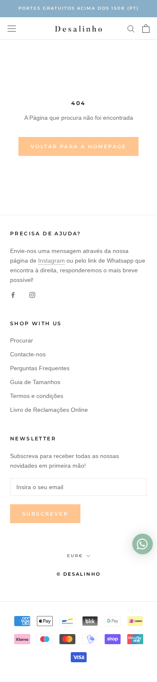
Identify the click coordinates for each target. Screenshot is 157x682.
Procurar (21, 340)
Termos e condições (36, 395)
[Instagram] (32, 294)
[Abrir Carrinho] (145, 28)
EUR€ (75, 555)
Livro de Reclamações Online (49, 409)
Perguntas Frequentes (39, 368)
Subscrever (45, 514)
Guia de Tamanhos (35, 382)
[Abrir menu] (12, 28)
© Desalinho (78, 574)
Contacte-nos (28, 354)
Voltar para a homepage (78, 146)
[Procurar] (131, 28)
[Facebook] (13, 294)
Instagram (51, 260)
